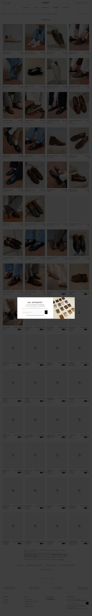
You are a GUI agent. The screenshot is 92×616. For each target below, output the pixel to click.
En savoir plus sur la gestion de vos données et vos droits (35, 315)
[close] (73, 299)
